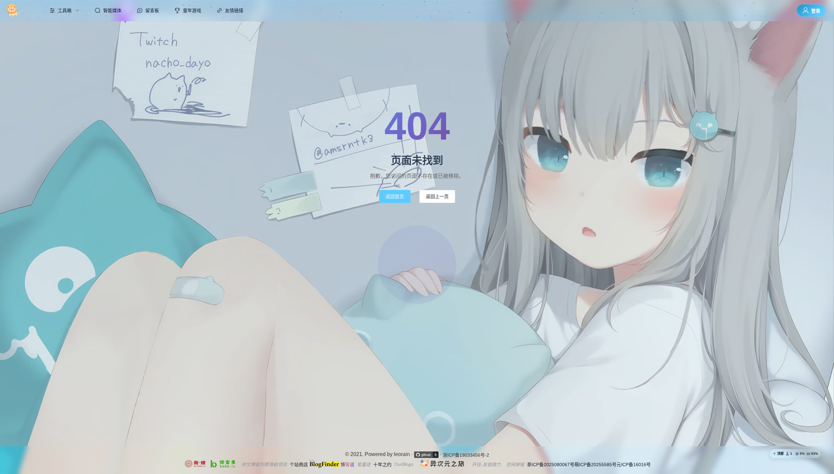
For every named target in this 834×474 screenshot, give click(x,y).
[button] (795, 453)
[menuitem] (20, 10)
